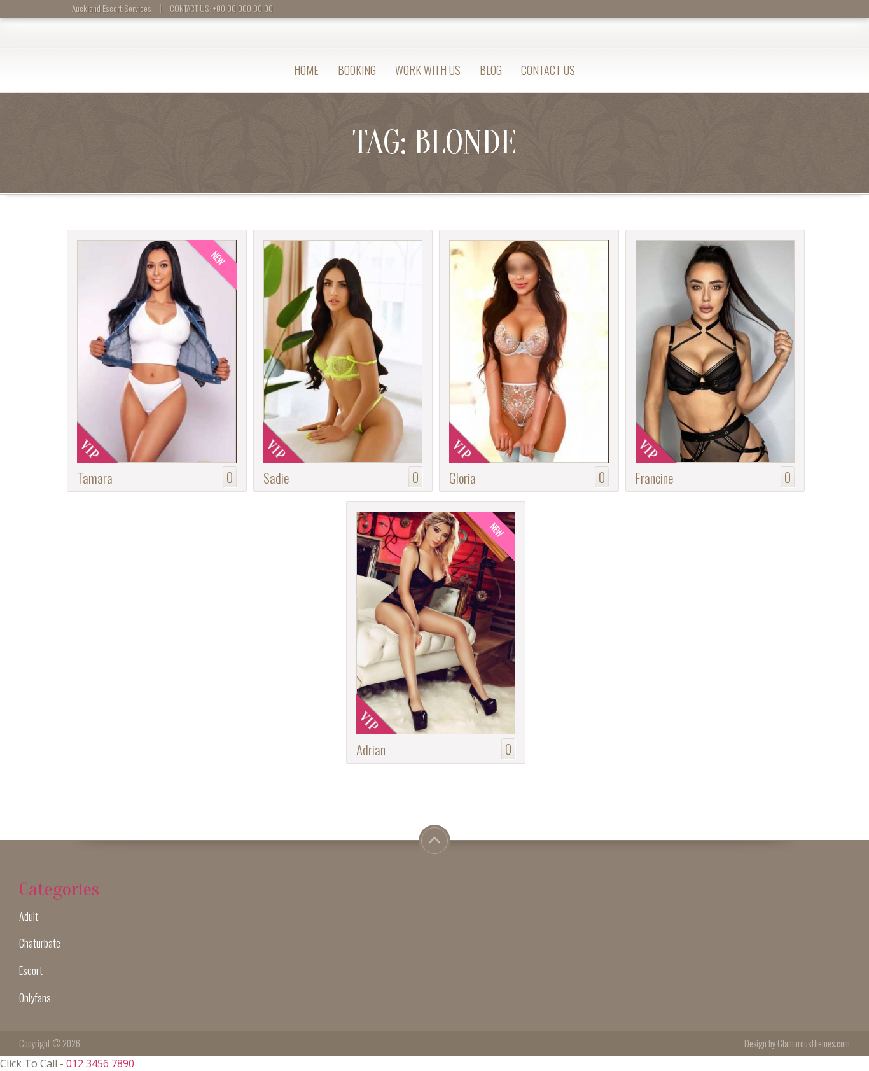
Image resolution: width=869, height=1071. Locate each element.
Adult (28, 916)
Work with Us (428, 70)
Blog (491, 70)
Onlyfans (35, 997)
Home (306, 70)
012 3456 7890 (100, 1063)
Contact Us (548, 70)
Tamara (95, 477)
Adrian (371, 749)
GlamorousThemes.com (813, 1043)
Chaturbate (39, 943)
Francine (654, 477)
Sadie (276, 477)
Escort (31, 970)
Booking (357, 70)
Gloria (462, 477)
